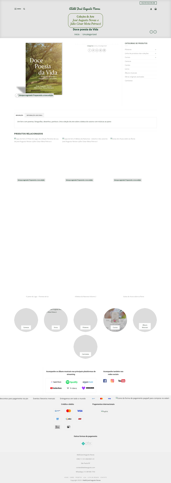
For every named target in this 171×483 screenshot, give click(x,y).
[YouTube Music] (56, 388)
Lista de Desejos (93, 477)
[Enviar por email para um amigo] (97, 50)
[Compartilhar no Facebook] (89, 50)
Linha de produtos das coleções (137, 53)
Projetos (78, 477)
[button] (17, 8)
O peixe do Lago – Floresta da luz (37, 296)
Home (66, 477)
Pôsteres (128, 49)
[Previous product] (155, 31)
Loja (84, 477)
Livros (95, 46)
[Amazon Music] (88, 382)
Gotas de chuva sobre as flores (133, 296)
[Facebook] (104, 380)
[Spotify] (72, 382)
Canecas (128, 61)
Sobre (72, 477)
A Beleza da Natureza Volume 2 (85, 296)
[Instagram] (112, 380)
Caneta (127, 65)
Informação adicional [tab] (34, 115)
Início (77, 34)
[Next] (156, 221)
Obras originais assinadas (134, 77)
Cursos (127, 57)
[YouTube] (121, 380)
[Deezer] (88, 388)
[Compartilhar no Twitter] (93, 50)
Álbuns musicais (131, 73)
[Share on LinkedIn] (104, 50)
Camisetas (129, 80)
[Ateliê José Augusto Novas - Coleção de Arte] (85, 9)
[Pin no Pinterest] (100, 50)
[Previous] (14, 221)
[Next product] (151, 31)
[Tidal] (72, 388)
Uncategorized (90, 34)
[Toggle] (155, 49)
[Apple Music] (56, 382)
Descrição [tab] (19, 115)
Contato (103, 477)
